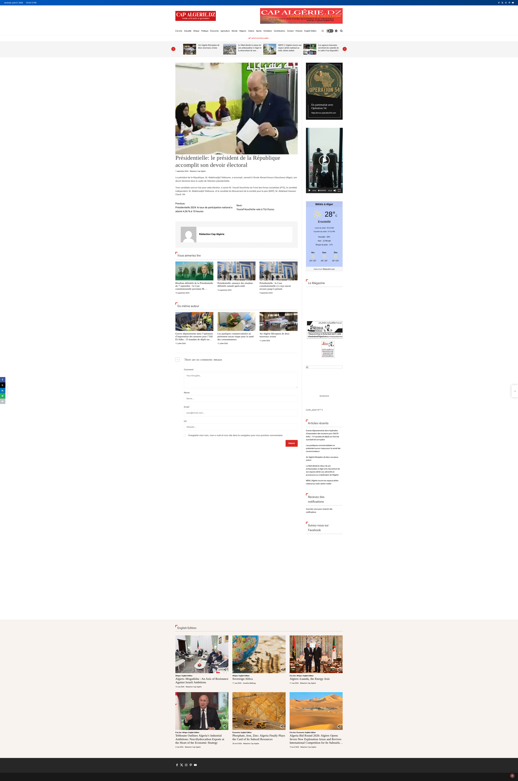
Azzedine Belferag (249, 683)
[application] (324, 160)
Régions (242, 31)
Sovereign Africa (242, 678)
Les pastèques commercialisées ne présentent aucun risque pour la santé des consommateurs (235, 336)
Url (185, 421)
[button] (173, 49)
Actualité (187, 31)
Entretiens (268, 31)
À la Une (178, 31)
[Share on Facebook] (2, 379)
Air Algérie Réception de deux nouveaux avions (205, 46)
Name (187, 392)
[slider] (322, 190)
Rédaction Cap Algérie (198, 171)
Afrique (196, 31)
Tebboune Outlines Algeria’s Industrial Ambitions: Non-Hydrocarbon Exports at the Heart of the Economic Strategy (199, 739)
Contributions (279, 31)
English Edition (310, 31)
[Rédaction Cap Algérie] (188, 234)
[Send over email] (2, 396)
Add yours (218, 360)
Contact (290, 31)
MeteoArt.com (329, 269)
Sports (259, 31)
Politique (204, 31)
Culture (251, 31)
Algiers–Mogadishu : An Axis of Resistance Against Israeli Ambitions (201, 680)
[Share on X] (2, 385)
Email (186, 407)
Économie (214, 31)
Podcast (299, 31)
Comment (188, 369)
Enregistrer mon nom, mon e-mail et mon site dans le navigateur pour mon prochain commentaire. (235, 435)
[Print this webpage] (2, 401)
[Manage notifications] (512, 776)
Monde (234, 31)
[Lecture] (309, 190)
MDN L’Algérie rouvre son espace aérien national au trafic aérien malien (286, 48)
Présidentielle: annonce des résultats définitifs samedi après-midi (235, 284)
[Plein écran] (339, 190)
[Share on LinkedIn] (2, 390)
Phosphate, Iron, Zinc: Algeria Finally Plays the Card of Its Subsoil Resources (258, 737)
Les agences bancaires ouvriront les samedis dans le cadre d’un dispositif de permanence (326, 49)
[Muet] (334, 190)
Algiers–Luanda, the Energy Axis (310, 678)
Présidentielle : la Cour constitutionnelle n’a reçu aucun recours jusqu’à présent (275, 286)
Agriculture (225, 31)
